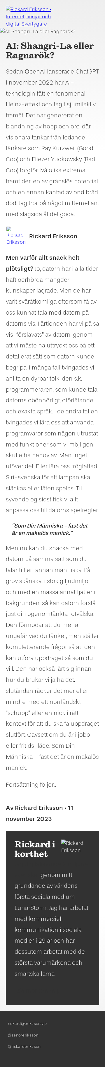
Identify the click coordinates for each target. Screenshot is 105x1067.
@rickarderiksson (24, 1046)
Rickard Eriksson (53, 236)
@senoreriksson (23, 1035)
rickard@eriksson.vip (27, 1023)
